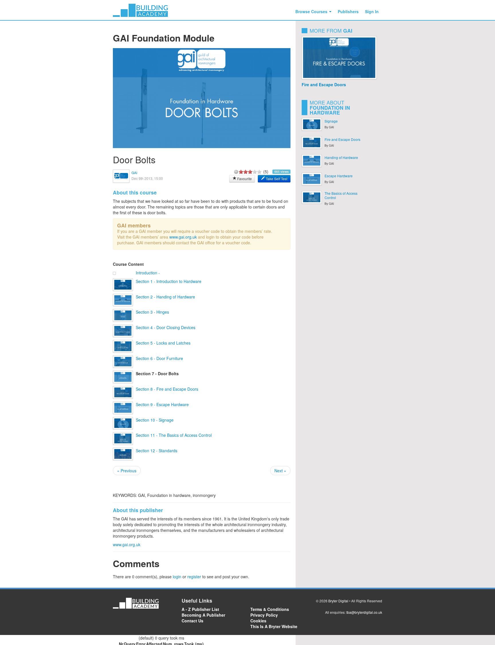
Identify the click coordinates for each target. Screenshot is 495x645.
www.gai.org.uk (183, 237)
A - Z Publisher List (200, 609)
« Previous (126, 470)
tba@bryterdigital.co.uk (364, 612)
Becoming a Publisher (203, 615)
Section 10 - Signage (155, 420)
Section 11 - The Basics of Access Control (174, 435)
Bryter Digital (338, 600)
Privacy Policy (264, 615)
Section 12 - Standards (156, 450)
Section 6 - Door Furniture (159, 358)
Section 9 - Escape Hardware (162, 404)
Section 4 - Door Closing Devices (165, 327)
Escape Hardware (339, 176)
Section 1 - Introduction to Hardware (168, 281)
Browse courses (312, 11)
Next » (280, 470)
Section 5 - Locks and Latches (163, 343)
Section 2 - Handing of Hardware (165, 297)
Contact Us (192, 621)
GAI (134, 172)
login (177, 576)
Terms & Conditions (269, 609)
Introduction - (148, 273)
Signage (331, 121)
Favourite (244, 178)
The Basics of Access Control (341, 195)
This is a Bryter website (273, 626)
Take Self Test (276, 178)
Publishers (348, 11)
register (194, 576)
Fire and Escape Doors (324, 84)
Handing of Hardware (341, 157)
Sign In (372, 11)
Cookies (258, 621)
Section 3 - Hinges (152, 312)
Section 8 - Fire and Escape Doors (167, 389)
